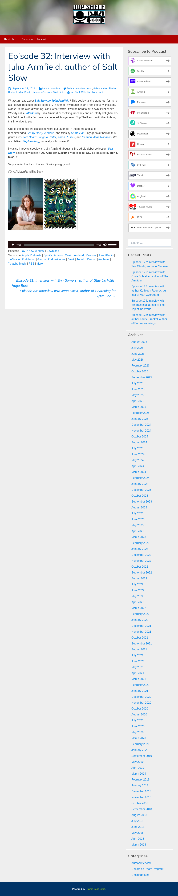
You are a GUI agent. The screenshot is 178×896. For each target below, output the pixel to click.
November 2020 (141, 702)
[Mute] (105, 244)
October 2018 (139, 803)
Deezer (91, 259)
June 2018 (137, 826)
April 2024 (137, 466)
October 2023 (139, 495)
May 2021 (137, 667)
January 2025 (139, 418)
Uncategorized (140, 874)
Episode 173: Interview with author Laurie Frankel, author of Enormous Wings (149, 319)
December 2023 (141, 489)
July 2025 (137, 383)
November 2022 (141, 560)
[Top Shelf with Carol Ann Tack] (89, 14)
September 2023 (141, 501)
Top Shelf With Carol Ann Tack (86, 92)
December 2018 (141, 791)
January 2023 (139, 548)
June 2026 (137, 353)
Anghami (103, 259)
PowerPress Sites (95, 888)
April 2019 (137, 767)
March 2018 (138, 844)
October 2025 (139, 371)
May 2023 (137, 525)
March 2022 (138, 608)
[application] (63, 244)
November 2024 (141, 430)
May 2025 (137, 395)
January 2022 (139, 619)
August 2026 (139, 341)
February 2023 (140, 542)
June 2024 (137, 454)
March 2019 (138, 773)
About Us (8, 39)
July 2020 (137, 720)
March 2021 (138, 679)
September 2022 (141, 572)
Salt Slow (31, 113)
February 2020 (140, 744)
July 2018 (137, 820)
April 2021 (137, 673)
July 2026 (137, 347)
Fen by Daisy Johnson (40, 133)
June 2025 (137, 389)
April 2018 (137, 838)
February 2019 (140, 779)
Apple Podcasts (31, 255)
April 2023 (137, 531)
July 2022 (137, 584)
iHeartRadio (106, 255)
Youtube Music (17, 263)
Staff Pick (58, 92)
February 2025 (140, 412)
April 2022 (137, 602)
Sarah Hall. (78, 133)
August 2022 (139, 578)
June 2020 (137, 726)
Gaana (41, 259)
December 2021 (141, 625)
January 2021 (139, 690)
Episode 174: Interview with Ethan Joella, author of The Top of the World (148, 304)
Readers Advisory (42, 92)
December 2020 (141, 696)
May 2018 (137, 832)
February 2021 (140, 684)
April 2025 (137, 401)
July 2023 (137, 513)
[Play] (12, 244)
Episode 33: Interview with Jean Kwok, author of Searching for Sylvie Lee (68, 293)
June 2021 (137, 661)
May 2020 (137, 732)
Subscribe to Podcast (34, 39)
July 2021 (137, 655)
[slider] (113, 244)
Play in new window (32, 250)
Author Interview (51, 88)
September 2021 (141, 643)
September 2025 (141, 377)
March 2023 (138, 537)
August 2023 (139, 507)
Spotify (47, 255)
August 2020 (139, 714)
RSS (31, 263)
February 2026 (140, 365)
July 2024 (137, 448)
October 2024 (139, 436)
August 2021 (139, 649)
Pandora (91, 255)
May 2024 (137, 460)
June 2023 (137, 519)
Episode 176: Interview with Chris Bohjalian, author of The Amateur (149, 276)
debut (89, 88)
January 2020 (139, 749)
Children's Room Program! (147, 868)
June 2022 (137, 590)
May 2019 (137, 761)
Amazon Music (63, 255)
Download (52, 250)
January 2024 (139, 483)
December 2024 (141, 424)
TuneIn (81, 259)
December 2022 (141, 554)
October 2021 (139, 637)
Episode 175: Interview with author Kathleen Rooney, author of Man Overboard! (149, 290)
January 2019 (139, 785)
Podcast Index (56, 259)
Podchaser (28, 259)
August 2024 (139, 442)
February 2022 (140, 613)
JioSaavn (14, 259)
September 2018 (141, 809)
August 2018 (139, 815)
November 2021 (141, 631)
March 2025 (138, 406)
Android (79, 255)
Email (71, 259)
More (40, 263)
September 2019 (141, 755)
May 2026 (137, 359)
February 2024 (140, 477)
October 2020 (139, 708)
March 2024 (138, 472)
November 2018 (141, 797)
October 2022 (139, 566)
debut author (100, 88)
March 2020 (138, 738)
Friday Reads (23, 92)
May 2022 (137, 596)
